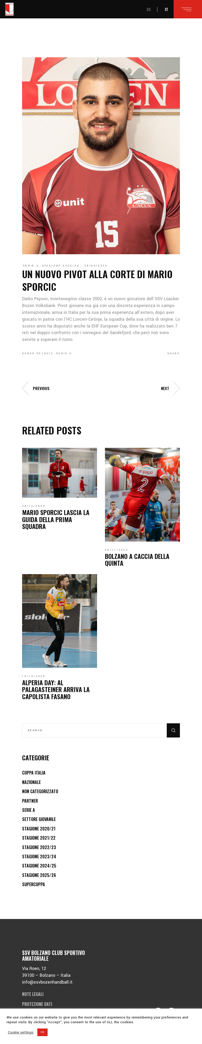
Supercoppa (33, 884)
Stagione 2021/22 (38, 838)
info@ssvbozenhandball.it (47, 982)
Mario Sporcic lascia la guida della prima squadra (55, 519)
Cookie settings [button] (20, 1032)
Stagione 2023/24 (60, 266)
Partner (30, 801)
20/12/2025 (34, 506)
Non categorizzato (40, 791)
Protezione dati (37, 1004)
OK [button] (42, 1032)
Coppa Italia (34, 773)
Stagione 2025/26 (39, 875)
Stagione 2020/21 (38, 828)
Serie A (31, 266)
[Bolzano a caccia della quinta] (142, 494)
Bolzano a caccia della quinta (137, 559)
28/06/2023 (96, 266)
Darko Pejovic (37, 353)
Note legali (32, 994)
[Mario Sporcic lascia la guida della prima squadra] (59, 473)
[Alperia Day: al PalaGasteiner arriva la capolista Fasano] (59, 621)
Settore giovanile (39, 819)
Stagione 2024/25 (39, 866)
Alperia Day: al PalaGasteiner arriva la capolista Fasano (56, 689)
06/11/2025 (116, 550)
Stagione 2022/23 (39, 847)
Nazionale (31, 782)
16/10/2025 (34, 676)
